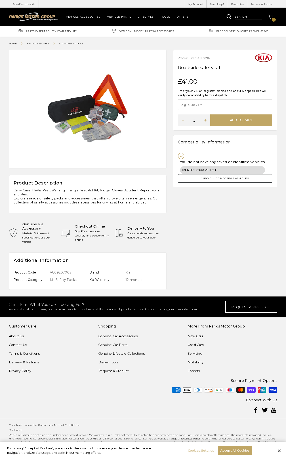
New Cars (195, 336)
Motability (196, 362)
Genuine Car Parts (112, 345)
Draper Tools (108, 362)
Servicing (195, 354)
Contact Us (18, 345)
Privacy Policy (20, 371)
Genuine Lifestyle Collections (121, 354)
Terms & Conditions (24, 354)
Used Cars (196, 345)
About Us (16, 336)
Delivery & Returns (24, 362)
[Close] (279, 451)
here (19, 425)
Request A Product (262, 4)
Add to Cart (241, 120)
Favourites (237, 4)
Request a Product (113, 371)
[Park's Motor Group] (33, 16)
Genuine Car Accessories (118, 336)
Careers (194, 371)
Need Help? (217, 4)
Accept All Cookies (234, 450)
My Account (195, 4)
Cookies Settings (201, 450)
